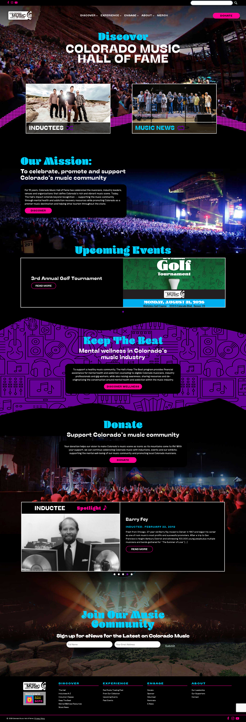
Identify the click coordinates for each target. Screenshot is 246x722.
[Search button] (236, 2)
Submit (170, 646)
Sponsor (150, 694)
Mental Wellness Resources (70, 704)
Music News (155, 128)
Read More (139, 546)
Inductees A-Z (65, 694)
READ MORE (43, 286)
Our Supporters (198, 694)
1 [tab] (123, 311)
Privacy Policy (39, 718)
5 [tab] (131, 574)
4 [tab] (127, 574)
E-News (150, 704)
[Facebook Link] (8, 2)
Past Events (108, 701)
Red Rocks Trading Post (113, 690)
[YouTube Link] (16, 2)
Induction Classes (66, 697)
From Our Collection (111, 694)
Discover (88, 15)
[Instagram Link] (12, 2)
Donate (226, 16)
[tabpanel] (123, 283)
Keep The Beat (65, 701)
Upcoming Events (110, 697)
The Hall (62, 690)
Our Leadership (198, 690)
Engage (130, 15)
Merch (162, 15)
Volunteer (151, 697)
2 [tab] (118, 574)
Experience (110, 15)
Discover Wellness (123, 387)
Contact (195, 697)
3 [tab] (123, 574)
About (147, 15)
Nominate (151, 701)
